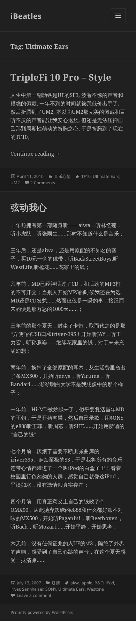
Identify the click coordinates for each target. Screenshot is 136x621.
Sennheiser (32, 589)
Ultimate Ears (106, 176)
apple (87, 583)
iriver (15, 589)
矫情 (56, 583)
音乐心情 (62, 176)
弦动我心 (28, 207)
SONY (50, 589)
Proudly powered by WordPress (41, 612)
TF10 (86, 176)
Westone (95, 589)
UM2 (15, 183)
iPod (110, 583)
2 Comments (42, 183)
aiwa (75, 583)
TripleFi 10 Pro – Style (60, 77)
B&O (99, 583)
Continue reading (35, 153)
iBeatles (25, 15)
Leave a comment (34, 595)
